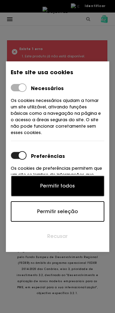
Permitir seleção (57, 211)
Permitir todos (57, 186)
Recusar (57, 236)
